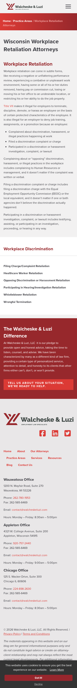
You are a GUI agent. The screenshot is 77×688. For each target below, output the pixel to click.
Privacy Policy (12, 634)
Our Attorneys (40, 451)
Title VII (8, 106)
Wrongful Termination (17, 302)
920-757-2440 (22, 543)
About (21, 451)
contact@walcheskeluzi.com (29, 510)
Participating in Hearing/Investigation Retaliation (35, 287)
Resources (55, 458)
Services (36, 458)
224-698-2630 (22, 589)
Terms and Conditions (36, 634)
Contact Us (25, 465)
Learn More (57, 670)
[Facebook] (42, 433)
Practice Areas (15, 458)
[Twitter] (67, 433)
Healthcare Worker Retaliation (23, 273)
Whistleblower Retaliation (20, 295)
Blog (9, 465)
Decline (38, 684)
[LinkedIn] (55, 433)
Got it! (38, 677)
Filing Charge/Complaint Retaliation (26, 266)
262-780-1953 (21, 498)
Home (7, 451)
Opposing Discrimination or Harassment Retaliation (37, 280)
